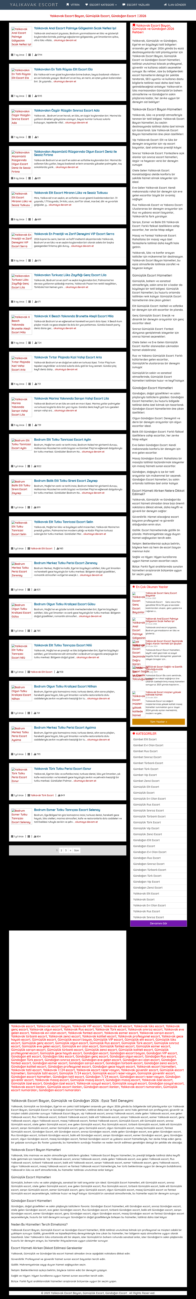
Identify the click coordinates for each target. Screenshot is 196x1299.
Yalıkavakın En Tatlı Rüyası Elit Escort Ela (63, 69)
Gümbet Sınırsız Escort (147, 757)
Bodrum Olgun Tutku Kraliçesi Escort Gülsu (64, 604)
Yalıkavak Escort (34, 4)
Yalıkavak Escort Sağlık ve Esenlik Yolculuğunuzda (164, 668)
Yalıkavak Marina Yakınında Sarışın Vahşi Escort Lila (71, 398)
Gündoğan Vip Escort (146, 881)
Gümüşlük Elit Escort (146, 787)
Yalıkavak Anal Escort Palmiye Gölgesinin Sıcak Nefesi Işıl (75, 28)
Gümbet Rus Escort (145, 751)
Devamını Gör (158, 923)
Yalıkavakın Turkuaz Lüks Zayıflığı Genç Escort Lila (70, 275)
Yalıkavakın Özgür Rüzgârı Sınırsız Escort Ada (67, 110)
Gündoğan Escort (144, 846)
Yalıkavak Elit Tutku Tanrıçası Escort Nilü (63, 645)
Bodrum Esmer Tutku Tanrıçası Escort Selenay (67, 810)
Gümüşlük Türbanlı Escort (149, 816)
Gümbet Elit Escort (145, 739)
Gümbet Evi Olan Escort (148, 745)
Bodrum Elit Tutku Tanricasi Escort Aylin (62, 439)
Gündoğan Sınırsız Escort (148, 864)
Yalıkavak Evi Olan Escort (149, 905)
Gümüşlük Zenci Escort (147, 834)
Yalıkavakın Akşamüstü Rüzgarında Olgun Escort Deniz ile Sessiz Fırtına (75, 153)
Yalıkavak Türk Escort (42, 795)
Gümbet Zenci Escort (146, 781)
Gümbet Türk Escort (145, 769)
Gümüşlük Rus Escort (146, 804)
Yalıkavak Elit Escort (41, 548)
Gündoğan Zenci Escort (148, 887)
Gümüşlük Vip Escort (146, 828)
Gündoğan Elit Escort (146, 840)
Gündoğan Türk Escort (147, 875)
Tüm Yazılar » (158, 721)
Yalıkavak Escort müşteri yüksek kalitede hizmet (163, 693)
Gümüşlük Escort (143, 792)
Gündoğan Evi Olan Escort (149, 852)
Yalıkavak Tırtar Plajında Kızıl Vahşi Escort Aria (68, 357)
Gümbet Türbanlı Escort (148, 763)
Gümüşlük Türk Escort (147, 822)
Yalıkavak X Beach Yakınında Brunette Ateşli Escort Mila (74, 316)
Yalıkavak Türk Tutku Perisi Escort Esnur (62, 769)
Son (76, 850)
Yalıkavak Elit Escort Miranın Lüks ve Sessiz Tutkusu (71, 193)
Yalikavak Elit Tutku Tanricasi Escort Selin (63, 522)
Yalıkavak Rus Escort (146, 911)
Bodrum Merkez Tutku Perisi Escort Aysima (65, 727)
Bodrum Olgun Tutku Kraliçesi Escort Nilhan (65, 686)
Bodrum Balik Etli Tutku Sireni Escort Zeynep (66, 481)
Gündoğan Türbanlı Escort (149, 870)
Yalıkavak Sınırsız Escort (148, 917)
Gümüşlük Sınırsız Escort (148, 810)
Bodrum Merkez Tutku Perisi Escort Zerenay (65, 563)
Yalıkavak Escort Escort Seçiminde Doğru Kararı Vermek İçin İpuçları (164, 642)
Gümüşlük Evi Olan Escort (149, 798)
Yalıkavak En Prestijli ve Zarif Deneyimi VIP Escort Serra (74, 234)
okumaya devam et (65, 40)
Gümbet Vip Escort (145, 775)
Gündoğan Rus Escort (147, 858)
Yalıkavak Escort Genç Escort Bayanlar (161, 594)
